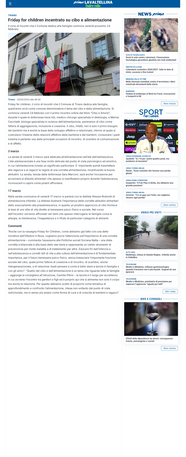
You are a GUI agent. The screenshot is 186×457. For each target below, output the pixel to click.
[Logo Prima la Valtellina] (93, 4)
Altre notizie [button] (169, 103)
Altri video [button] (170, 291)
